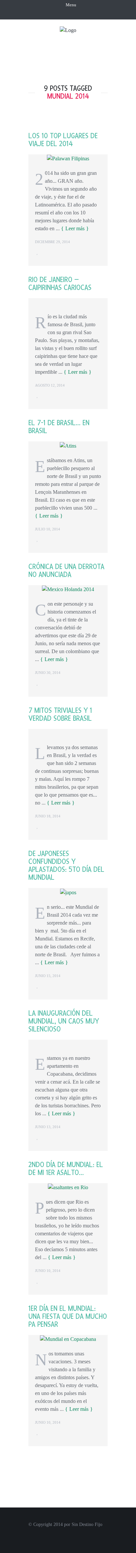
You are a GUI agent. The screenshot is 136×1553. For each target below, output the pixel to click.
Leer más (75, 228)
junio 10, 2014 (47, 1271)
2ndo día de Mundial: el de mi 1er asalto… (65, 1168)
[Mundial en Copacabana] (68, 1339)
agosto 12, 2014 (50, 385)
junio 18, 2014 (47, 816)
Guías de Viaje (85, 64)
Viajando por (67, 52)
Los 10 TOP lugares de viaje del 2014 (63, 139)
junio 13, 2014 (47, 1127)
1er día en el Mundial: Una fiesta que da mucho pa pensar (67, 1316)
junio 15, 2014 (47, 976)
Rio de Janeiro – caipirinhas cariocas (59, 283)
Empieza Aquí (81, 40)
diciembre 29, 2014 (52, 242)
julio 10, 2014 (47, 529)
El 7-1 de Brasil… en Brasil (58, 426)
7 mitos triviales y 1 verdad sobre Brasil (60, 714)
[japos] (68, 892)
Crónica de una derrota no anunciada (66, 570)
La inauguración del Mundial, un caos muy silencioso (63, 1021)
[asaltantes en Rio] (68, 1187)
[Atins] (68, 445)
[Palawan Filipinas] (68, 158)
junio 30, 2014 (47, 673)
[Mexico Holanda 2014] (68, 589)
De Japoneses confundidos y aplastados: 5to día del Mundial (66, 865)
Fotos (103, 52)
